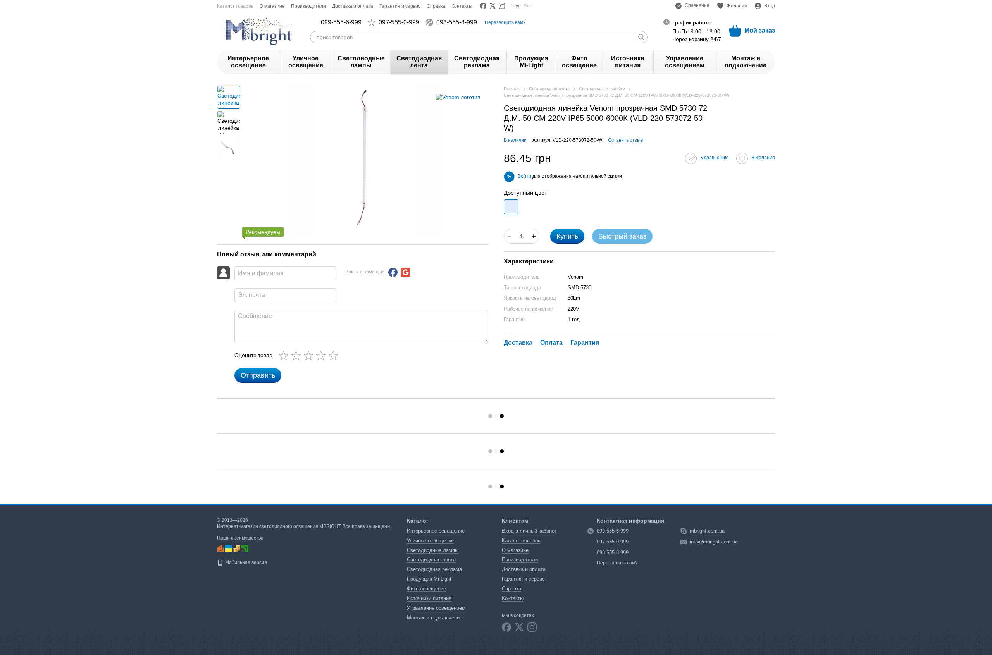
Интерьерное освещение (248, 62)
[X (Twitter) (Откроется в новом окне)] (492, 6)
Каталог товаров (235, 6)
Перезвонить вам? (505, 22)
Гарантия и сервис (399, 6)
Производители (308, 6)
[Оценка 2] (297, 355)
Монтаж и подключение (745, 62)
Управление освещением (684, 62)
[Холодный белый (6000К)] (511, 206)
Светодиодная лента (419, 62)
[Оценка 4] (322, 355)
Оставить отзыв (625, 140)
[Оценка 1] (285, 355)
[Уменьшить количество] (509, 236)
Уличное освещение (305, 62)
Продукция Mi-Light (531, 62)
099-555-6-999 (341, 22)
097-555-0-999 (399, 22)
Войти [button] (524, 176)
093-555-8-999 (456, 22)
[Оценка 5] (335, 355)
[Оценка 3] (310, 355)
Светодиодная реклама (476, 62)
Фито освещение (579, 62)
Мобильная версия (245, 562)
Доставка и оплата (352, 6)
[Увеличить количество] (533, 236)
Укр (527, 5)
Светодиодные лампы (361, 62)
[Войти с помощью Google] (405, 272)
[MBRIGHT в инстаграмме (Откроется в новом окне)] (502, 6)
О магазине (272, 6)
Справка (436, 6)
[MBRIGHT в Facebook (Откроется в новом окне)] (483, 6)
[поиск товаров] (641, 37)
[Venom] (458, 97)
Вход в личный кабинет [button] (529, 531)
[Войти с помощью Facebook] (393, 272)
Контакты (461, 6)
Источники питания (627, 62)
